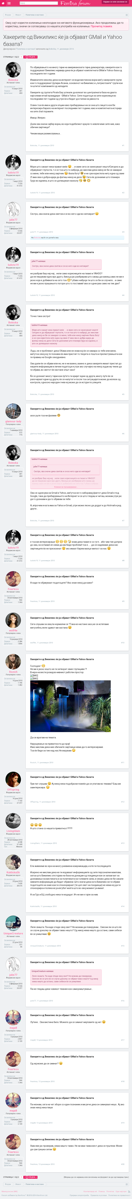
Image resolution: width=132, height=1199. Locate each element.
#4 (123, 295)
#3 (123, 232)
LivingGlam (13, 831)
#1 (123, 145)
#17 (122, 1040)
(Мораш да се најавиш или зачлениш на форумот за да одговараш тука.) (96, 1177)
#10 (122, 643)
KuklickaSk (13, 872)
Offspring (13, 789)
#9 (123, 601)
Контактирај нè (90, 1191)
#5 (123, 394)
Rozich (13, 671)
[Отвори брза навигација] (127, 15)
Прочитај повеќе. (102, 26)
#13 (122, 843)
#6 (123, 434)
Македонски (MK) (10, 1191)
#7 (123, 521)
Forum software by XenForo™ (25, 1195)
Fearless (13, 589)
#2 (123, 193)
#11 (122, 763)
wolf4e (13, 630)
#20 (122, 1164)
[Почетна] (3, 3)
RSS (129, 1191)
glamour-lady (13, 421)
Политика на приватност (119, 1195)
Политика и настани (25, 49)
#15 (122, 946)
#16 (122, 1001)
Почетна (110, 1191)
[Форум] (9, 3)
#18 (122, 1081)
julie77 (13, 219)
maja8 (13, 1027)
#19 (122, 1123)
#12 (122, 802)
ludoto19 (13, 172)
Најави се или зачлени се (115, 2)
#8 (123, 561)
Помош (102, 1191)
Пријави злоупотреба (79, 1195)
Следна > (32, 57)
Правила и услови (98, 1195)
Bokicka (52, 49)
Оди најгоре (121, 1191)
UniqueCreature (13, 933)
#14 (122, 906)
